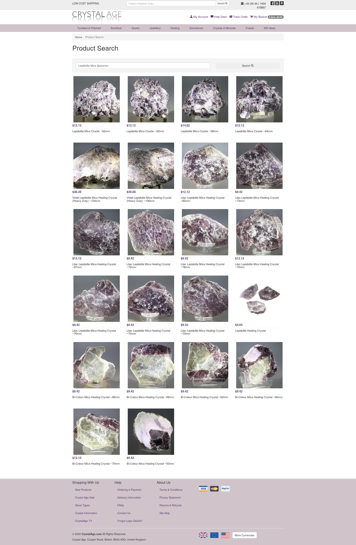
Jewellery (155, 28)
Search (221, 3)
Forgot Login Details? (130, 521)
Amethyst (116, 28)
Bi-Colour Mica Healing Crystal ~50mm (150, 463)
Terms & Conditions (170, 489)
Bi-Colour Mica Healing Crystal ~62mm (204, 397)
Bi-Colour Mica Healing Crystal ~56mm (259, 397)
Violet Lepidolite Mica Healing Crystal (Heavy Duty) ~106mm (149, 199)
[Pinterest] (282, 3)
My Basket (267, 17)
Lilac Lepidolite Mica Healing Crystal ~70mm (257, 265)
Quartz (136, 28)
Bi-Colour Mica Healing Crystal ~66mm (150, 397)
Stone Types (82, 505)
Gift (269, 28)
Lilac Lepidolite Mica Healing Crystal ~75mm (148, 265)
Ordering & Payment (129, 489)
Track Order (240, 17)
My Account (200, 17)
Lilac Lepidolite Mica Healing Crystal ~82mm (202, 199)
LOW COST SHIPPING (85, 3)
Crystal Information (86, 513)
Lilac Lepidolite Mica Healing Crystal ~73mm (257, 199)
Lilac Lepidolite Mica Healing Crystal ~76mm (94, 332)
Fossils (250, 28)
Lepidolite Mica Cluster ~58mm (199, 131)
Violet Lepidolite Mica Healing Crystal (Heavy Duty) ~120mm (94, 199)
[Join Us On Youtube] (277, 3)
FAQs (120, 505)
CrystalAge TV (83, 521)
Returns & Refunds (170, 505)
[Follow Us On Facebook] (272, 3)
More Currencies (244, 535)
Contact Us (123, 513)
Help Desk (220, 17)
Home (78, 37)
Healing (175, 28)
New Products (83, 489)
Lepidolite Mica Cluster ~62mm (91, 131)
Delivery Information (129, 497)
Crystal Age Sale (85, 497)
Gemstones (196, 28)
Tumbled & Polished (89, 28)
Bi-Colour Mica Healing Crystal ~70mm (96, 463)
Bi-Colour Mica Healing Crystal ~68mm (96, 397)
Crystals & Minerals (224, 28)
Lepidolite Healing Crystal (250, 330)
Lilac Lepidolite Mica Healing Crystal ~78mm (202, 265)
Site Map (164, 513)
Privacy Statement (170, 497)
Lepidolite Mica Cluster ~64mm (254, 131)
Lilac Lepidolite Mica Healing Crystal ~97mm (94, 265)
